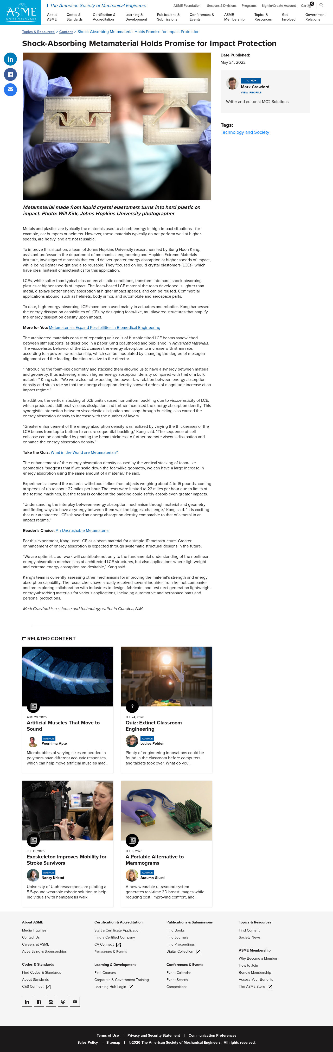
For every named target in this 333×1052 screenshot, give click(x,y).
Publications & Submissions (189, 922)
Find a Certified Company (114, 937)
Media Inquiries (34, 930)
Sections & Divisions (221, 6)
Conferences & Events (184, 964)
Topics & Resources (38, 32)
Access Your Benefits (256, 979)
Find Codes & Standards (41, 972)
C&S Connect (32, 986)
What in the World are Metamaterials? (84, 452)
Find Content (249, 930)
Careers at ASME (35, 944)
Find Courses (105, 973)
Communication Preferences (212, 1035)
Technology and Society (245, 132)
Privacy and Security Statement (153, 1035)
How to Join (248, 965)
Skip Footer (10, 914)
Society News (250, 937)
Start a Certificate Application (117, 930)
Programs (249, 6)
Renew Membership (255, 972)
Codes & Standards (38, 964)
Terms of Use (108, 1035)
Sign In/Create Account (279, 6)
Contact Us (31, 937)
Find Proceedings (180, 944)
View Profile (251, 92)
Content (66, 32)
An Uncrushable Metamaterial (83, 530)
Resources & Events (110, 951)
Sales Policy (88, 1042)
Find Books (175, 930)
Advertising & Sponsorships (44, 951)
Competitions (177, 987)
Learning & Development (115, 964)
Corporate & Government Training (121, 980)
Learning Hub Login (110, 987)
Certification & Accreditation (118, 922)
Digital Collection (179, 951)
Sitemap (113, 1042)
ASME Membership (255, 950)
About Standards (35, 979)
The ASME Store (252, 986)
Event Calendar (178, 973)
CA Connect (104, 944)
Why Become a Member (258, 958)
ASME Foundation (187, 6)
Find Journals (177, 937)
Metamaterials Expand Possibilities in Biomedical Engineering (104, 327)
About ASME (32, 922)
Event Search (177, 980)
